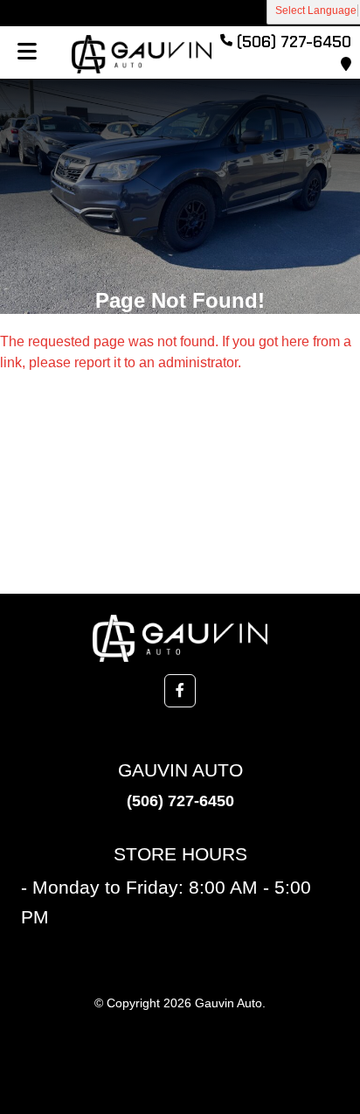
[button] (180, 690)
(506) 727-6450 (180, 801)
